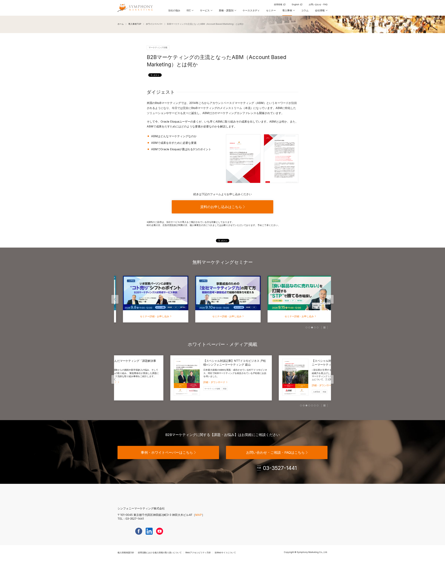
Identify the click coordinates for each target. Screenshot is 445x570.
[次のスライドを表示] (330, 299)
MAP (198, 515)
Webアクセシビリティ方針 (198, 552)
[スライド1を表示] (306, 327)
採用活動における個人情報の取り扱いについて (160, 552)
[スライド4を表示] (315, 327)
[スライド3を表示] (312, 327)
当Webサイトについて (225, 552)
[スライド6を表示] (315, 405)
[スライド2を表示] (309, 327)
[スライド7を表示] (317, 405)
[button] (189, 12)
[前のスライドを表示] (114, 299)
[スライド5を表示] (317, 327)
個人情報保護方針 (126, 552)
